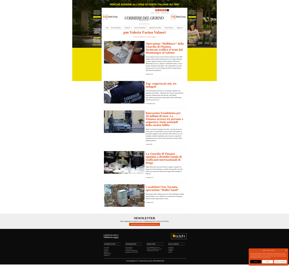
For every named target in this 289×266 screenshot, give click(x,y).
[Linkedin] (161, 10)
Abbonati (157, 12)
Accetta (255, 261)
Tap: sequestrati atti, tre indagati (161, 85)
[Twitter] (166, 10)
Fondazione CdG (165, 12)
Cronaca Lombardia (139, 37)
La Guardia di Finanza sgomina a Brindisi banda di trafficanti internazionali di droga (164, 158)
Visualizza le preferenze (280, 261)
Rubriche (179, 27)
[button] (286, 250)
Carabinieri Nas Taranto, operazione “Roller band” (162, 188)
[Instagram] (159, 10)
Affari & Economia (116, 27)
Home (107, 27)
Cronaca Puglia (150, 37)
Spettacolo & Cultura (155, 27)
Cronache (127, 27)
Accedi (152, 12)
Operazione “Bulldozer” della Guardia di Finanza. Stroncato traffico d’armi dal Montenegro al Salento (165, 48)
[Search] (168, 10)
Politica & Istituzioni (139, 27)
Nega (267, 261)
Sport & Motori (169, 27)
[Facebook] (156, 10)
